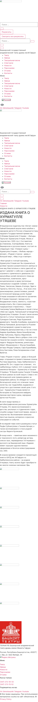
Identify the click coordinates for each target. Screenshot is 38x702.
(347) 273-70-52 (7, 684)
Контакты (8, 73)
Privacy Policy (5, 699)
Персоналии (9, 68)
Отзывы (7, 71)
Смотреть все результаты (13, 36)
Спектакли (8, 63)
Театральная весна (12, 60)
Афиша (7, 58)
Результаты (6, 32)
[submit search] (32, 41)
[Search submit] (2, 29)
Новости (8, 65)
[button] (19, 75)
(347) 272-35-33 (7, 682)
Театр (6, 55)
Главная (3, 203)
